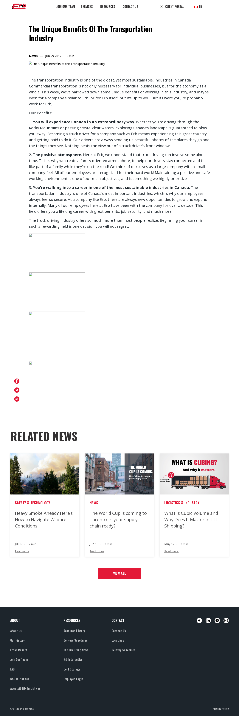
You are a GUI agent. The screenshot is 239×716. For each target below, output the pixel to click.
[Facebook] (199, 620)
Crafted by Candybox (22, 708)
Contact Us (130, 6)
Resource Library (74, 631)
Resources (107, 6)
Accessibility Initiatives (25, 688)
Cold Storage (71, 669)
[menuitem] (65, 6)
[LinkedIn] (208, 620)
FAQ (12, 669)
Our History (17, 640)
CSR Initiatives (19, 679)
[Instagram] (226, 620)
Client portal (174, 6)
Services (87, 6)
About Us (16, 631)
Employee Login (73, 679)
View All (119, 573)
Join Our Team (65, 6)
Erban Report (18, 650)
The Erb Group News (75, 650)
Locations (117, 640)
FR (200, 6)
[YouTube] (217, 620)
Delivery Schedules (75, 640)
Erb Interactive (73, 659)
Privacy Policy (221, 708)
